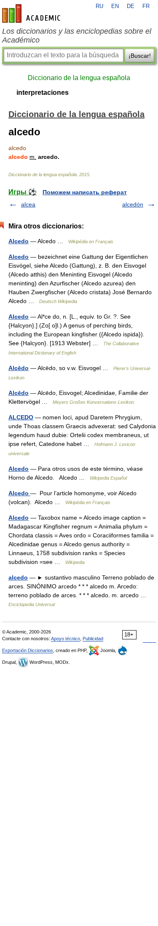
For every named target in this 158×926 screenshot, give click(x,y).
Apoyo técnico (65, 638)
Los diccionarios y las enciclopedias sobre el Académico (76, 35)
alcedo (18, 577)
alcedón (132, 204)
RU (99, 6)
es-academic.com (32, 13)
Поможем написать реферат (85, 192)
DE (130, 6)
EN (115, 6)
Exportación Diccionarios (27, 650)
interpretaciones (42, 92)
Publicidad (93, 638)
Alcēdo (18, 368)
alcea (28, 204)
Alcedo (18, 241)
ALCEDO (20, 417)
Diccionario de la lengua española (79, 77)
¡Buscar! (140, 55)
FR (146, 6)
